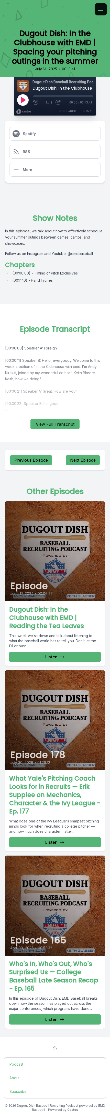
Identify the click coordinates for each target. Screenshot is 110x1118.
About (14, 1078)
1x (47, 102)
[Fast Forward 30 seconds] (58, 102)
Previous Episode (31, 460)
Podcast (16, 1064)
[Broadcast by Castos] (23, 111)
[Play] (22, 100)
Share (87, 111)
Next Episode (83, 460)
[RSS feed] (55, 1047)
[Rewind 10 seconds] (36, 102)
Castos (72, 1110)
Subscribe (67, 111)
